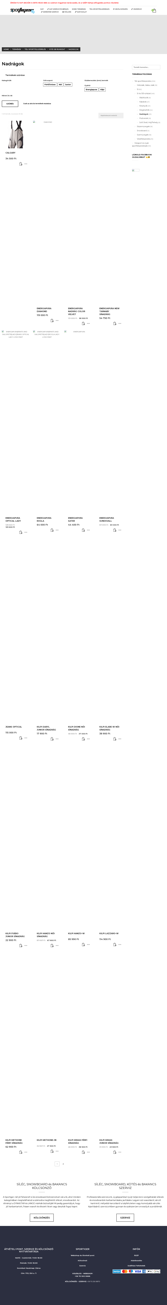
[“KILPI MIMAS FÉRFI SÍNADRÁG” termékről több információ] (83, 1152)
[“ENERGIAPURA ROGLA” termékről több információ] (52, 530)
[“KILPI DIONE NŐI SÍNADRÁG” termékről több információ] (83, 739)
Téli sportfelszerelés (142, 81)
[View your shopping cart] (154, 10)
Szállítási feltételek (136, 1266)
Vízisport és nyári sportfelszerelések (140, 144)
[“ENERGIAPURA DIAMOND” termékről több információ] (52, 321)
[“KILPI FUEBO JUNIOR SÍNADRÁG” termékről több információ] (20, 946)
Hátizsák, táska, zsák (145, 85)
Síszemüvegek (143, 126)
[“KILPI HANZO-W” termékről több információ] (83, 945)
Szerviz (82, 1266)
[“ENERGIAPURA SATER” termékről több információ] (83, 530)
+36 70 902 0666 (82, 1276)
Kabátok (142, 102)
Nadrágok (143, 114)
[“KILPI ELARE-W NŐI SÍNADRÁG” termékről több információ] (114, 739)
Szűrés (10, 104)
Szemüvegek (142, 135)
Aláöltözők (143, 98)
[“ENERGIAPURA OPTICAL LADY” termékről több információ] (20, 532)
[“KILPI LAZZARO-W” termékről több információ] (114, 945)
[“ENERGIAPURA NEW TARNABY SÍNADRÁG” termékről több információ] (114, 324)
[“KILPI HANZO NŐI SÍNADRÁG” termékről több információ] (52, 946)
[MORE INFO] (25, 164)
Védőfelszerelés (143, 139)
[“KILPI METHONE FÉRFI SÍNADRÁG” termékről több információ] (20, 1152)
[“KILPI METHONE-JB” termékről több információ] (52, 1151)
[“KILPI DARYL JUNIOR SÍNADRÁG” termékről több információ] (52, 739)
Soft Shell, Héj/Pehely (148, 122)
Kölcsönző (82, 1261)
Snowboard (142, 131)
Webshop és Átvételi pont (82, 1255)
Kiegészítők (144, 110)
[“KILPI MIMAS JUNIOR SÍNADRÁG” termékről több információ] (114, 1152)
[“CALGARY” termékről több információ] (20, 164)
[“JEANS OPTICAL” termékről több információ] (20, 738)
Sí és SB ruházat (144, 93)
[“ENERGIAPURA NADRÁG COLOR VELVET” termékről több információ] (83, 324)
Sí (137, 89)
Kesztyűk (143, 106)
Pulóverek (143, 118)
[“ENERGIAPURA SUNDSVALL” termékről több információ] (114, 530)
